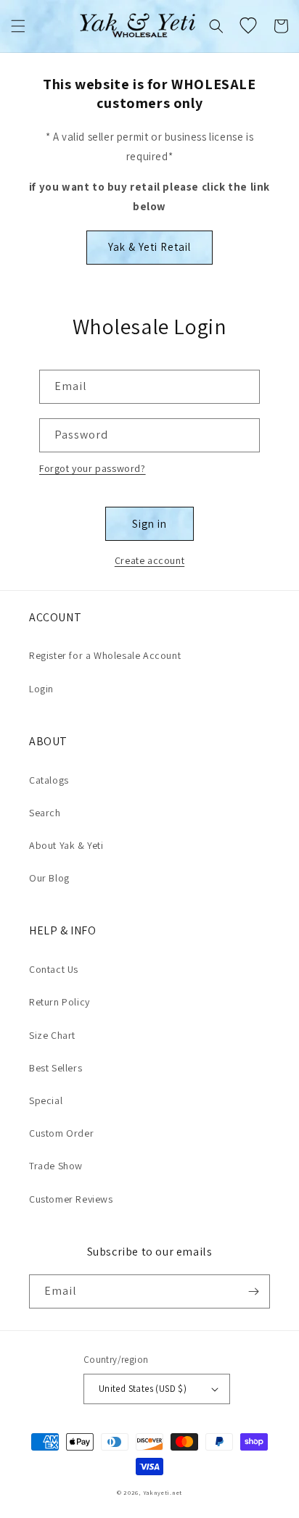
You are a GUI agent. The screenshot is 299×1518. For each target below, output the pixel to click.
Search (45, 812)
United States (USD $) (143, 1388)
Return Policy (59, 1001)
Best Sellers (55, 1067)
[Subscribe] (253, 1291)
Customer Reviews (71, 1199)
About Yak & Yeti (66, 845)
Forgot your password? (92, 468)
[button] (18, 26)
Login (41, 688)
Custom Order (61, 1133)
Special (45, 1100)
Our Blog (49, 877)
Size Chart (52, 1035)
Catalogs (49, 780)
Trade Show (56, 1165)
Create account (149, 560)
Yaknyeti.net (162, 1492)
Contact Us (53, 969)
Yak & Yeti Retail (149, 247)
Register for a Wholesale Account (105, 655)
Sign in (149, 524)
